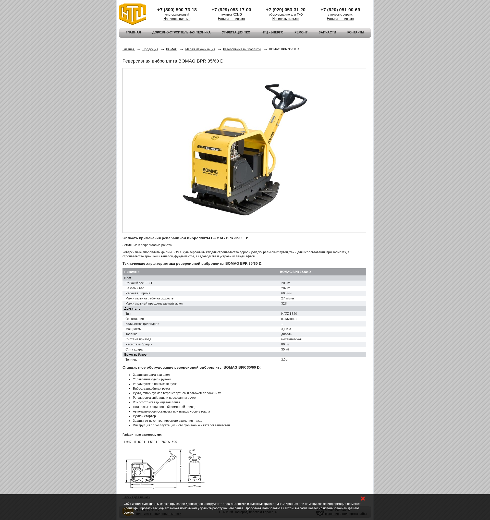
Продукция (150, 49)
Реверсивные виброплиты (242, 49)
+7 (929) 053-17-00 (231, 9)
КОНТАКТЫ (355, 32)
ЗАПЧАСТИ (327, 32)
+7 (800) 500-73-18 (177, 9)
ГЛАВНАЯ (133, 32)
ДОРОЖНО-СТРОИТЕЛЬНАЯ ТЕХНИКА (181, 32)
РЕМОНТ (301, 32)
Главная (128, 49)
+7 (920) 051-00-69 (340, 9)
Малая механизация (200, 49)
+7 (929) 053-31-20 (285, 9)
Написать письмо (177, 19)
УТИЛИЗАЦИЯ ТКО (236, 32)
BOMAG (171, 49)
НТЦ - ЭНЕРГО (272, 32)
